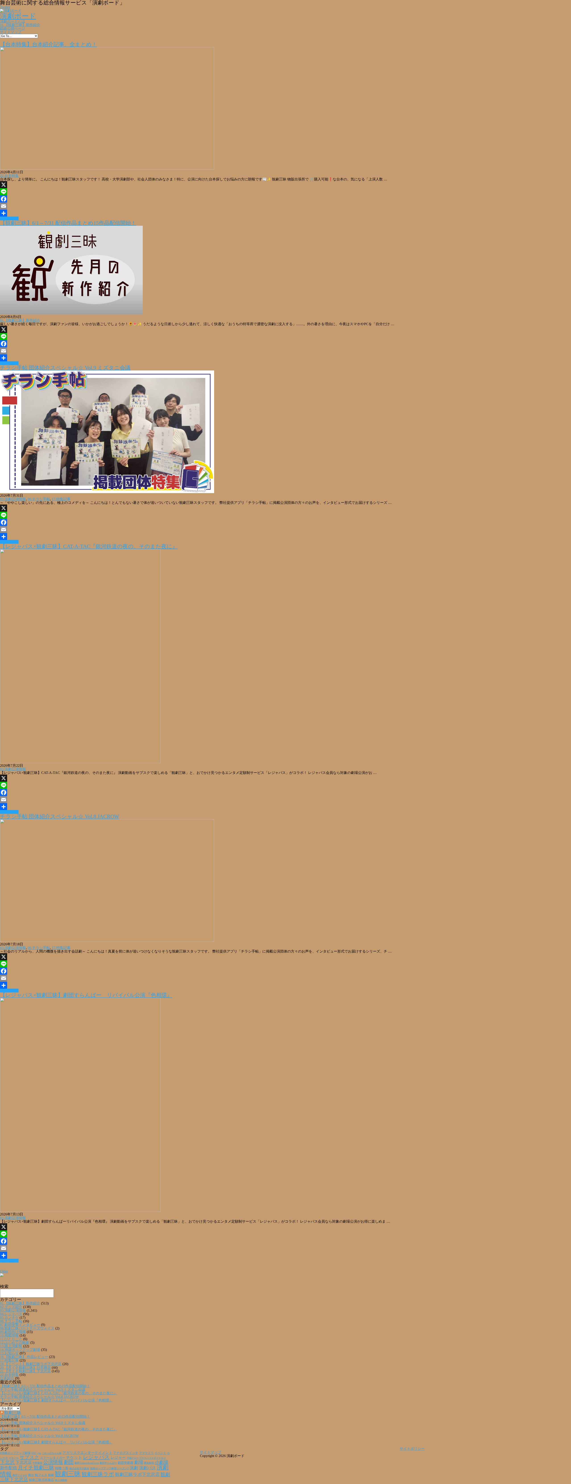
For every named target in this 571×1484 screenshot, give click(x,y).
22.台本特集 (9, 176)
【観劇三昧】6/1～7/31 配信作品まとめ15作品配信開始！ (68, 223)
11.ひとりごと (11, 1339)
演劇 (134, 1467)
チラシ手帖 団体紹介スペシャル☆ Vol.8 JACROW (59, 816)
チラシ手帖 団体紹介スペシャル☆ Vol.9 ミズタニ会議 (65, 368)
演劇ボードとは (12, 21)
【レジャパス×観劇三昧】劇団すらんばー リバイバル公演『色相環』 (86, 995)
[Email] (285, 206)
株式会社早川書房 (79, 1468)
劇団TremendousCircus (86, 1462)
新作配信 (8, 1467)
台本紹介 (7, 1378)
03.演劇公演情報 (13, 499)
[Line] (285, 191)
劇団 (69, 1462)
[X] (285, 184)
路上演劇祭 (61, 1480)
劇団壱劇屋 (125, 1462)
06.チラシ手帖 (39, 499)
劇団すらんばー (108, 1462)
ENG (34, 1453)
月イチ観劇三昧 (36, 1467)
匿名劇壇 (149, 1462)
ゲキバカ (14, 1458)
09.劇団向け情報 (13, 1332)
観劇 (51, 1475)
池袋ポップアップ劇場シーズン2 (109, 1468)
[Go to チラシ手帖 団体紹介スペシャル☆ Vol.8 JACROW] (107, 940)
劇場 (138, 1462)
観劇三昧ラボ (98, 1474)
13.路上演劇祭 (11, 1346)
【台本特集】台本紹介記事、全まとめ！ (48, 44)
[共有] (285, 213)
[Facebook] (285, 199)
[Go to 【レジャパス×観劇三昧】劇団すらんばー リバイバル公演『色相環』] (80, 1211)
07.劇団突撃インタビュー (20, 1325)
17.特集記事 (61, 499)
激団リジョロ (19, 1475)
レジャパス (96, 1457)
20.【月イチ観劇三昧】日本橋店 (25, 1367)
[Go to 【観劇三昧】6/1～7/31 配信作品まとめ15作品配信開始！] (71, 313)
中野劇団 (37, 1463)
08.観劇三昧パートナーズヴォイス (27, 1328)
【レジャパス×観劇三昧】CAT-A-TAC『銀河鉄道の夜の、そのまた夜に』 (89, 546)
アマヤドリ (146, 1453)
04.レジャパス (11, 1314)
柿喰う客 (61, 1468)
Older (4, 1271)
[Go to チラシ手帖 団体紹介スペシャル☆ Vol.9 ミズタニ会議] (107, 492)
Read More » (9, 218)
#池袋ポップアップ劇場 (15, 1453)
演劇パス (147, 1467)
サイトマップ (10, 32)
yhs (39, 1453)
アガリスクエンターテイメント (87, 1453)
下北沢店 (24, 1462)
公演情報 (53, 1462)
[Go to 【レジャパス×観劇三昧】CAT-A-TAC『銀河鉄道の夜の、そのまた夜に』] (80, 762)
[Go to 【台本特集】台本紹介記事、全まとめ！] (107, 168)
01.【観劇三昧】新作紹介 (20, 25)
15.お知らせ (9, 1353)
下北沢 (7, 1462)
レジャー (118, 1457)
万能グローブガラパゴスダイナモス (146, 1458)
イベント (160, 1453)
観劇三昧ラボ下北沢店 (137, 1474)
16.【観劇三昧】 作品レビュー (24, 1357)
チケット (74, 1457)
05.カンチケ (9, 1317)
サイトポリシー (412, 1449)
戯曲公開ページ (12, 28)
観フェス (41, 1475)
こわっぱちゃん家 (52, 1453)
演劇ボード (18, 16)
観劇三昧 (12, 1412)
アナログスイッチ (125, 1453)
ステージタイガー (52, 1457)
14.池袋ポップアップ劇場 (20, 1350)
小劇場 (161, 1462)
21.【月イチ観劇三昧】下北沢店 (25, 1371)
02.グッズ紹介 (11, 1307)
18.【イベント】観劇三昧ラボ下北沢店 (31, 1364)
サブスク (29, 1457)
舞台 (31, 1475)
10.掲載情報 (9, 1335)
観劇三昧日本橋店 (41, 1480)
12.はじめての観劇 (14, 1342)
